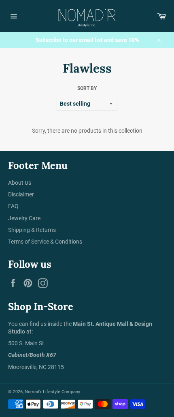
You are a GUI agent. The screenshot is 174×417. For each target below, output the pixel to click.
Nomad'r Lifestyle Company (52, 391)
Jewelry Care (24, 218)
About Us (19, 182)
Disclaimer (21, 194)
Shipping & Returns (32, 230)
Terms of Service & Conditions (45, 241)
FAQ (13, 206)
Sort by (87, 88)
